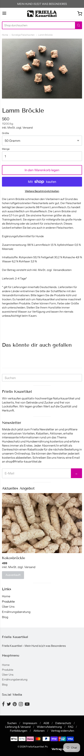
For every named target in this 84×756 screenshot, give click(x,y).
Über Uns (8, 606)
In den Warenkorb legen (42, 170)
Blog (5, 617)
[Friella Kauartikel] (42, 14)
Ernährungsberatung (16, 612)
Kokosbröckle (13, 558)
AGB (46, 723)
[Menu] (4, 13)
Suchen (12, 723)
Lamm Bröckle (45, 34)
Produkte (8, 601)
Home (5, 34)
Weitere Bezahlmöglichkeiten (42, 191)
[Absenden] (78, 25)
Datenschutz (63, 723)
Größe (5, 133)
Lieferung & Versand (17, 727)
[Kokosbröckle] (42, 523)
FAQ (70, 727)
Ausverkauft (13, 575)
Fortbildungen (18, 730)
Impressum (30, 723)
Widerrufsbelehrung (49, 727)
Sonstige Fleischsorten (23, 34)
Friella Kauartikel (35, 746)
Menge (6, 149)
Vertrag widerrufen (62, 730)
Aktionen (39, 730)
